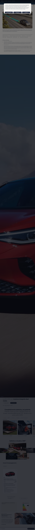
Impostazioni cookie (8, 12)
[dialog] (17, 265)
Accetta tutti (26, 12)
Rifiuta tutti (17, 12)
